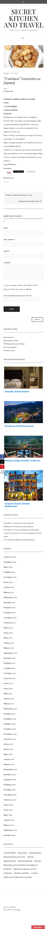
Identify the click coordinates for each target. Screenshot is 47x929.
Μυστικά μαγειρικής (25, 861)
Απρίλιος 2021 (9, 698)
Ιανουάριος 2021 (9, 714)
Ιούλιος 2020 (8, 744)
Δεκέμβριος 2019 (10, 779)
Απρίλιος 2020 (9, 759)
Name (6, 228)
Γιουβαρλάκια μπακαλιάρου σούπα (29, 201)
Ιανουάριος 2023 (9, 602)
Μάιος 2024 (8, 567)
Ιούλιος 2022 (8, 627)
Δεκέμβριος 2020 (10, 719)
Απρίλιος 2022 (9, 643)
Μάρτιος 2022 (9, 648)
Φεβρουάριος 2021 (10, 708)
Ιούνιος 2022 (8, 633)
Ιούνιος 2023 (8, 582)
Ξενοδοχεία (8, 873)
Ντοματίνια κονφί (9, 350)
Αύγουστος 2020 (10, 739)
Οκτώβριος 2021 (9, 668)
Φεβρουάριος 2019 (10, 830)
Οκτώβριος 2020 (10, 729)
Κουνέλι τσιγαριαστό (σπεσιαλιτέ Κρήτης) (21, 540)
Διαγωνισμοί (22, 853)
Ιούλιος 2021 (8, 683)
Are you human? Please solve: (15, 296)
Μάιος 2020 (8, 754)
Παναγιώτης (7, 526)
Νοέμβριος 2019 (9, 784)
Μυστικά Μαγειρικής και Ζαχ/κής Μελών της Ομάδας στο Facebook (22, 865)
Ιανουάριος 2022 (9, 658)
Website (7, 251)
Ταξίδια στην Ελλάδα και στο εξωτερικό (18, 877)
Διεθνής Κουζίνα (35, 853)
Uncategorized (10, 853)
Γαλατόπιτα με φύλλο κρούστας (24, 523)
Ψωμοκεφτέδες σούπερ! (11, 340)
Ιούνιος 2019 (8, 810)
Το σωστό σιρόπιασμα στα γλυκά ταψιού (26, 530)
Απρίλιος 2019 (9, 820)
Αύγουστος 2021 (9, 678)
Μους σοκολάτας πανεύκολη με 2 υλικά (19, 195)
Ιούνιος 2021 (8, 688)
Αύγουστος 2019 (10, 800)
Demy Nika (9, 91)
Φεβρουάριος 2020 (10, 769)
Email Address (9, 240)
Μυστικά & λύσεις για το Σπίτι (14, 857)
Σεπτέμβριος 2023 (10, 577)
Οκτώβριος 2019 (9, 789)
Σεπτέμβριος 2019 (10, 794)
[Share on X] (2, 461)
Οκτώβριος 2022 (10, 612)
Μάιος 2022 (8, 638)
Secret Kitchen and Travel (23, 18)
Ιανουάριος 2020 (10, 774)
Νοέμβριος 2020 (10, 724)
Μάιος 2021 (8, 693)
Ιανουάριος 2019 (9, 835)
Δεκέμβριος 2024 (10, 562)
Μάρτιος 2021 (8, 703)
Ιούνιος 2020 (8, 749)
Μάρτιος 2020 (9, 764)
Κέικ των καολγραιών (10, 347)
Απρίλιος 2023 (9, 587)
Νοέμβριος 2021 (9, 663)
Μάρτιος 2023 (9, 592)
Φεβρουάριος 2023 (10, 597)
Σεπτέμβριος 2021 (10, 673)
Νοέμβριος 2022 (9, 607)
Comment (7, 263)
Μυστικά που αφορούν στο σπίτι (25, 869)
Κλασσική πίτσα (9, 337)
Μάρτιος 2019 (9, 825)
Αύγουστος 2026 (10, 557)
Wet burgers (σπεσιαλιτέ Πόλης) (14, 344)
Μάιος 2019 (8, 815)
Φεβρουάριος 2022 (10, 653)
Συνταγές (6, 73)
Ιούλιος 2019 (8, 805)
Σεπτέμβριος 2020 (10, 734)
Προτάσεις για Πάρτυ (21, 873)
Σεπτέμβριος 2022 (10, 617)
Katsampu (17, 910)
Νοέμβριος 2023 (9, 572)
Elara (5, 907)
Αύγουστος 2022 (10, 622)
